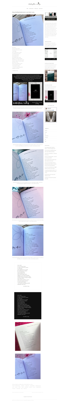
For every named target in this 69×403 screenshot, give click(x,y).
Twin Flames (18, 388)
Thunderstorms (38, 387)
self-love (46, 130)
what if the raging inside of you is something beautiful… (18, 392)
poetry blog (36, 8)
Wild (22, 388)
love (24, 384)
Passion (16, 387)
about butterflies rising (51, 105)
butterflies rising (17, 385)
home (27, 8)
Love (13, 387)
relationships (27, 384)
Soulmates (26, 387)
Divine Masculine (38, 385)
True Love (13, 388)
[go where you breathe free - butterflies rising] (51, 76)
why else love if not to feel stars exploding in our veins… (37, 392)
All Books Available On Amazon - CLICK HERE (50, 19)
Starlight (30, 387)
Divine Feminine (32, 385)
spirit (32, 384)
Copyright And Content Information (28, 396)
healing (46, 132)
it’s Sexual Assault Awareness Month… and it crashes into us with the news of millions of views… (50, 171)
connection (17, 384)
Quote (23, 387)
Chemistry (22, 385)
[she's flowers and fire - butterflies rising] (51, 96)
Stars (34, 387)
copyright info (31, 8)
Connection (27, 385)
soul (30, 384)
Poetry (19, 387)
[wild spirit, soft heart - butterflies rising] (51, 54)
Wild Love (25, 388)
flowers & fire (21, 384)
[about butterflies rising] (51, 115)
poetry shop (40, 8)
